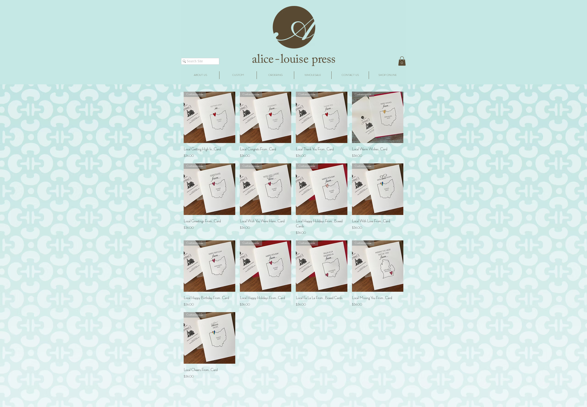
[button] (402, 61)
